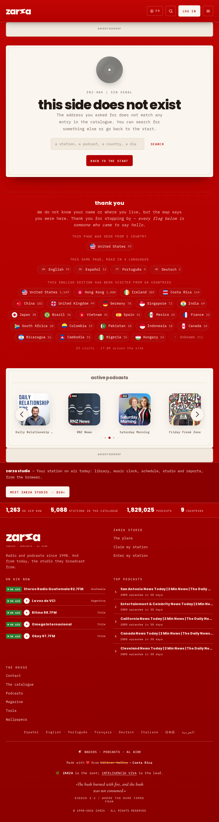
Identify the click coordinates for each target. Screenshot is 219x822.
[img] (109, 762)
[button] (105, 437)
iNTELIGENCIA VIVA (119, 773)
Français (103, 732)
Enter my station (131, 555)
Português (78, 732)
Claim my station (131, 547)
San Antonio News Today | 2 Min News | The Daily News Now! (166, 589)
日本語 (170, 732)
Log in (189, 10)
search (157, 143)
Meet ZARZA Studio (37, 491)
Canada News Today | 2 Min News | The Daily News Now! (166, 633)
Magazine (14, 702)
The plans (123, 538)
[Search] (171, 11)
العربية (188, 732)
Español (31, 732)
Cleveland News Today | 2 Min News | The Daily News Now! (166, 648)
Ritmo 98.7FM (44, 612)
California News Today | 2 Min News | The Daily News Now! (166, 618)
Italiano (149, 732)
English (53, 732)
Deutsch (126, 732)
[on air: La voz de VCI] (27, 601)
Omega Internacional (52, 624)
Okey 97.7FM (43, 636)
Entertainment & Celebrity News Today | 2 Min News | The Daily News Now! (166, 604)
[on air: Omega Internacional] (27, 624)
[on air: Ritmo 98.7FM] (27, 613)
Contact (13, 675)
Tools (11, 710)
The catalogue (20, 684)
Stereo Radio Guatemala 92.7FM (53, 589)
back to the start (109, 160)
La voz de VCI (43, 600)
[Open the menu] (208, 11)
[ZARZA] (23, 11)
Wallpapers (16, 719)
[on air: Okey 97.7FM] (27, 636)
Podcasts (14, 693)
